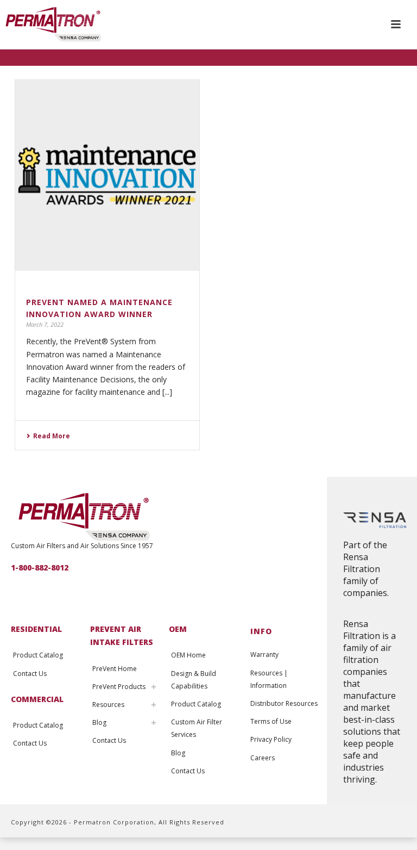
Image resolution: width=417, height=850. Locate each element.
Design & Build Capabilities (193, 680)
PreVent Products (119, 686)
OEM (178, 629)
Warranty (264, 654)
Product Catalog (38, 655)
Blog (99, 722)
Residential (36, 629)
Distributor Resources (284, 703)
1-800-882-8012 (39, 567)
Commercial (37, 699)
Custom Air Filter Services (196, 728)
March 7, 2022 (45, 324)
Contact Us (30, 673)
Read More (51, 435)
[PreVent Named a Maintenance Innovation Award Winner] (107, 175)
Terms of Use (271, 721)
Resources (108, 704)
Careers (262, 757)
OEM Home (188, 655)
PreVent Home (114, 668)
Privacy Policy (271, 739)
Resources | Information (269, 679)
